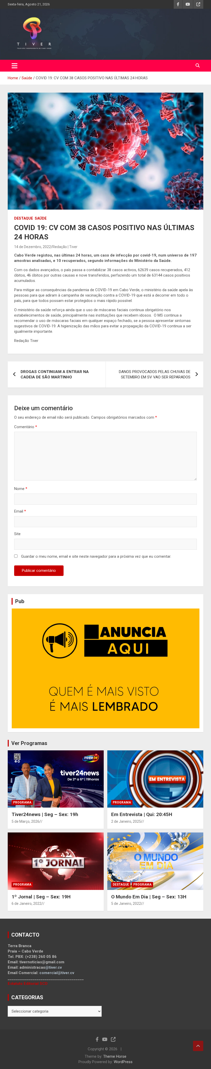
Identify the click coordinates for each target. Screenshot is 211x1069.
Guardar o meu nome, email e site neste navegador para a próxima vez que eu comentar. (96, 556)
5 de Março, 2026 (25, 821)
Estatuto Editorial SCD (28, 983)
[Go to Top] (198, 1046)
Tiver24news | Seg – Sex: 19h (45, 814)
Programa (22, 802)
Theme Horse (114, 1056)
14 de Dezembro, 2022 (32, 247)
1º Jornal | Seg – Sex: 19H (41, 897)
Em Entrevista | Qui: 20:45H (141, 814)
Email (20, 511)
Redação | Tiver (64, 247)
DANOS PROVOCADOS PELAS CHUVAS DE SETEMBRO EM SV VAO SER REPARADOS (154, 374)
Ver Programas (29, 743)
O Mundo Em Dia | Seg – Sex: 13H (148, 897)
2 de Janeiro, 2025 (126, 821)
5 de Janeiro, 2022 (126, 903)
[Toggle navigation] (14, 66)
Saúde (41, 218)
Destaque (23, 218)
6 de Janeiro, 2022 (26, 903)
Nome (20, 488)
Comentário (25, 427)
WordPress (123, 1062)
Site (17, 534)
